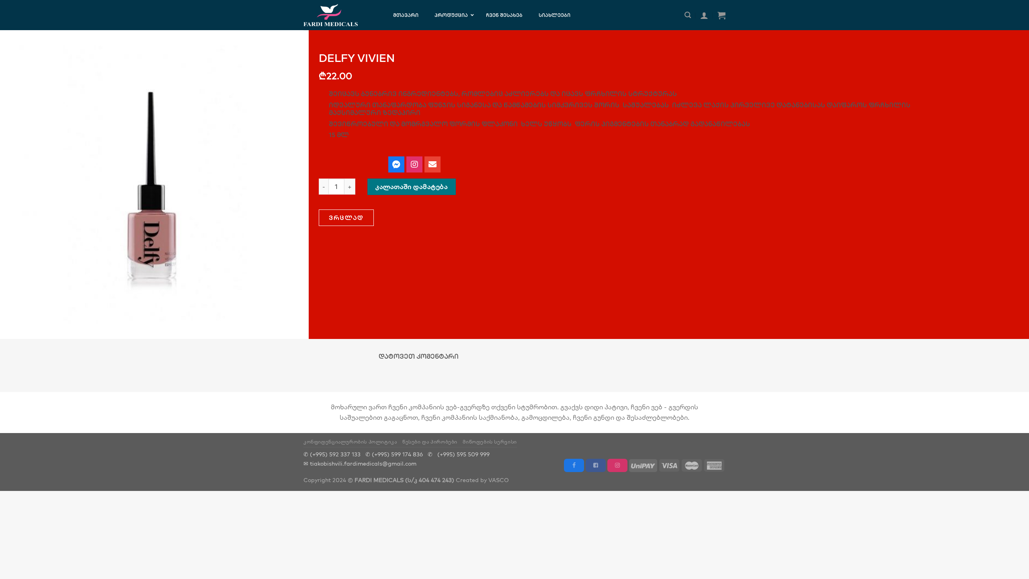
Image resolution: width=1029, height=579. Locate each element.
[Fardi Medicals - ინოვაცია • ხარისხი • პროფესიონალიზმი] (338, 15)
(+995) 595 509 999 (463, 454)
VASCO (498, 480)
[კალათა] (721, 15)
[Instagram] (414, 164)
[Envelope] (432, 164)
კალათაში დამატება (411, 187)
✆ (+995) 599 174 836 (394, 454)
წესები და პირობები (429, 442)
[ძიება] (688, 15)
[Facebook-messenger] (396, 164)
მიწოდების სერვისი (490, 442)
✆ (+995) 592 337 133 (332, 454)
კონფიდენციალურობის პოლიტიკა (350, 442)
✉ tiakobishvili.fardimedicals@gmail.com (359, 463)
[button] (346, 217)
